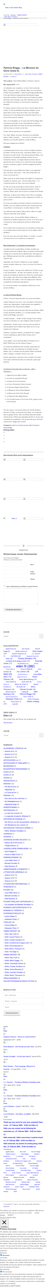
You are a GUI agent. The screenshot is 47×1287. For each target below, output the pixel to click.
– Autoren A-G (8, 751)
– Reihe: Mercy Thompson (13, 975)
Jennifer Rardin (23, 674)
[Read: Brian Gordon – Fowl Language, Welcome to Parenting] (5, 1062)
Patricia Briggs (7, 427)
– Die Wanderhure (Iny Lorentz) (14, 825)
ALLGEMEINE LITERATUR (13, 748)
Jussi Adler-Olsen (26, 1170)
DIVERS (6, 778)
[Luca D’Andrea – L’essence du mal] (13, 507)
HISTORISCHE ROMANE (12, 819)
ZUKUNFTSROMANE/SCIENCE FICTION (18, 981)
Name (32, 564)
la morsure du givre (23, 425)
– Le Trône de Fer (9, 792)
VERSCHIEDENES (10, 978)
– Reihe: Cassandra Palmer (13, 963)
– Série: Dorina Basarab (12, 946)
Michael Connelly (28, 689)
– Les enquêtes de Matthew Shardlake (17, 904)
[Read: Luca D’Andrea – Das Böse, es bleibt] (5, 1111)
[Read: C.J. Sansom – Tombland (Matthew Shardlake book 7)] (5, 1079)
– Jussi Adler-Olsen (10, 860)
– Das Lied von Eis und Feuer (14, 798)
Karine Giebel (11, 682)
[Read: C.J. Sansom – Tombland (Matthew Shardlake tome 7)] (5, 1093)
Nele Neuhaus (10, 1184)
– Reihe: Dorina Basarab (12, 969)
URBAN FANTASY (10, 931)
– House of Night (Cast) (11, 854)
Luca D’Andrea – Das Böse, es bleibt (16, 1114)
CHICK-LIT (7, 772)
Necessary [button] (3, 1253)
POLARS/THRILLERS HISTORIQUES (17, 901)
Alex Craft (26, 649)
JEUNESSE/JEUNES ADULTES (15, 839)
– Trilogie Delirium (9, 845)
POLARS (6, 890)
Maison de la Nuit (21, 684)
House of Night (26, 669)
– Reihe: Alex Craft (10, 957)
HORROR (7, 836)
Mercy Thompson (34, 425)
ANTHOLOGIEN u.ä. (10, 760)
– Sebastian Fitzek (10, 919)
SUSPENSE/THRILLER (12, 913)
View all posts (7, 723)
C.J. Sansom (19, 1156)
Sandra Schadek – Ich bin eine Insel (16, 1056)
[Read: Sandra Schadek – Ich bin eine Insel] (5, 1052)
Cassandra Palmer (32, 656)
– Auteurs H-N (8, 878)
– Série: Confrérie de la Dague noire (16, 943)
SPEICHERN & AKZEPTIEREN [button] (10, 1286)
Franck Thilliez (10, 669)
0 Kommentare (18, 74)
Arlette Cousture (21, 651)
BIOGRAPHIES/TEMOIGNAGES (15, 769)
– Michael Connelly (10, 863)
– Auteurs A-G (8, 875)
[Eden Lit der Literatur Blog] (19, 7)
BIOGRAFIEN (8, 766)
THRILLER (7, 922)
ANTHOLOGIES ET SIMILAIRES (15, 763)
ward (15, 704)
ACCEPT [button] (11, 1215)
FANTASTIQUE (9, 780)
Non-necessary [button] (5, 1269)
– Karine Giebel (8, 916)
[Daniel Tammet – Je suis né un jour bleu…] (33, 468)
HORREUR (7, 834)
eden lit (14, 425)
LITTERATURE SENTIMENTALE (15, 884)
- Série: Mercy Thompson (30, 74)
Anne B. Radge (35, 1152)
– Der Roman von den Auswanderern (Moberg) (20, 822)
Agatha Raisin (11, 649)
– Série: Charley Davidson (12, 940)
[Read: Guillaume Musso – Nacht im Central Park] (5, 1034)
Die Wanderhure (18, 1163)
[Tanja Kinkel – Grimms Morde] (33, 507)
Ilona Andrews (10, 1168)
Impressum (6, 1206)
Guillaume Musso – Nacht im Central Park (18, 1037)
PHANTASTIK (8, 887)
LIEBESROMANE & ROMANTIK (15, 869)
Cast (9, 658)
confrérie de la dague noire (18, 661)
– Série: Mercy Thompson (12, 948)
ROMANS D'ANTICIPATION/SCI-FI (16, 907)
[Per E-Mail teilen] (6, 442)
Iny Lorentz (23, 671)
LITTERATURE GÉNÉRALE (13, 872)
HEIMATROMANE (10, 807)
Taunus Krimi (16, 701)
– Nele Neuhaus (9, 866)
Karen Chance (16, 1173)
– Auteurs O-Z (8, 881)
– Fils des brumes (9, 786)
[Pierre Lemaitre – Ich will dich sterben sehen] (33, 488)
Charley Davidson (27, 658)
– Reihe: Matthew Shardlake (13, 831)
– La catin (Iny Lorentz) (11, 813)
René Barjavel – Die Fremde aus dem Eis (18, 1046)
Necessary (6, 1255)
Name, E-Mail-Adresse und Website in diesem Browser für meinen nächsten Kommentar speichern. (22, 587)
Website (32, 579)
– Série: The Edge (9, 951)
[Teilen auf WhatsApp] (6, 438)
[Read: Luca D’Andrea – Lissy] (5, 1103)
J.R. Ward (35, 1168)
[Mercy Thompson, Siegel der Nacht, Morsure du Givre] (20, 44)
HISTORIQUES (9, 810)
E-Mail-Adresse (33, 573)
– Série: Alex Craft (10, 934)
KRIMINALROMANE (11, 857)
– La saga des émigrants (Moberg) (15, 816)
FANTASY (7, 783)
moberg (38, 1182)
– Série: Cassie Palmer (11, 937)
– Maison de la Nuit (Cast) (12, 842)
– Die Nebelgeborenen (11, 801)
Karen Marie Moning (28, 679)
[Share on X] (6, 435)
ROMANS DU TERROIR (12, 910)
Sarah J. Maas (28, 696)
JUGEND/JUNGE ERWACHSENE (16, 848)
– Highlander (7, 789)
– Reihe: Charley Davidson (13, 966)
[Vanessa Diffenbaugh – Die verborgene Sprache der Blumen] (13, 468)
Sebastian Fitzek (14, 699)
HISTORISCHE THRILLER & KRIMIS (17, 828)
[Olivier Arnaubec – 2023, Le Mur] (13, 527)
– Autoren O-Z (8, 757)
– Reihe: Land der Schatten (13, 972)
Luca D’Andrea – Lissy (11, 1106)
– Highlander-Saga (10, 804)
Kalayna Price (22, 677)
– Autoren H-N (8, 754)
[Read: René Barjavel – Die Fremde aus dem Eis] (5, 1042)
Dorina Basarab (33, 1163)
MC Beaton (21, 687)
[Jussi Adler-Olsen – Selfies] (33, 527)
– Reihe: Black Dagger (11, 960)
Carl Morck (16, 656)
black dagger (25, 1154)
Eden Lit (14, 76)
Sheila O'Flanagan (11, 1189)
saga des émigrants (12, 696)
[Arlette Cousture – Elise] (13, 488)
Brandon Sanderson (19, 654)
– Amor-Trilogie (8, 851)
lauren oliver (26, 682)
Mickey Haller (26, 1182)
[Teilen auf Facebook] (6, 432)
